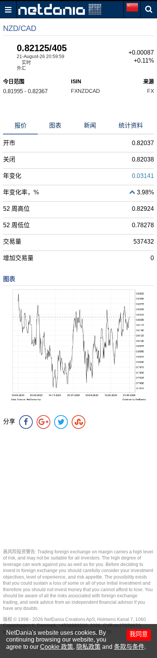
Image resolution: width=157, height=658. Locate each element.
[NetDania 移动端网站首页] (59, 9)
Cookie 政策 (56, 646)
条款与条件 (129, 646)
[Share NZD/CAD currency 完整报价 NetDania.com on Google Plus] (43, 422)
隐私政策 (88, 646)
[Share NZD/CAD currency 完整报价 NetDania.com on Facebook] (26, 422)
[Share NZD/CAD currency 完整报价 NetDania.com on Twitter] (61, 422)
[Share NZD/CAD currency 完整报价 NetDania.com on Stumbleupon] (78, 422)
